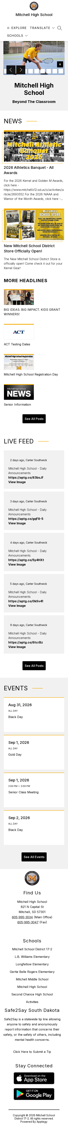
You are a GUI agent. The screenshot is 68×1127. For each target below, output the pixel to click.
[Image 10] (61, 71)
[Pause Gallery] (60, 64)
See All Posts (34, 419)
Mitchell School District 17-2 (32, 949)
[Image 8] (48, 71)
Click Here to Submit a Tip (32, 1052)
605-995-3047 (28, 922)
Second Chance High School (32, 994)
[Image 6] (36, 71)
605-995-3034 (22, 917)
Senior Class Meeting (24, 792)
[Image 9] (55, 71)
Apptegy (42, 1121)
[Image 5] (30, 71)
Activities (32, 1002)
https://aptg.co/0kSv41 (25, 601)
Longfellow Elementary (32, 964)
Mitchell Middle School (32, 979)
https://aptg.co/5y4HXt (26, 560)
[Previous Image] (10, 70)
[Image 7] (42, 71)
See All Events (34, 857)
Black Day (16, 717)
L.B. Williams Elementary (32, 957)
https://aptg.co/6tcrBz (25, 642)
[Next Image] (20, 70)
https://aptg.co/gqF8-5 (25, 519)
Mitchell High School (32, 987)
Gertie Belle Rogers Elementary (32, 972)
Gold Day (15, 754)
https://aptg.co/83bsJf (25, 477)
